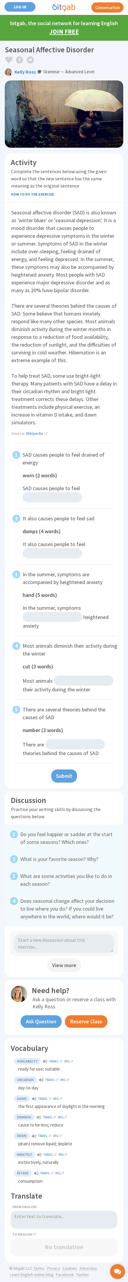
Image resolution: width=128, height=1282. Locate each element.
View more (64, 965)
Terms (39, 1268)
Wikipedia (34, 433)
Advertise (88, 1268)
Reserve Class (86, 1021)
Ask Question (41, 1021)
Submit (64, 775)
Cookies (70, 1268)
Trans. (54, 1061)
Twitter (82, 1274)
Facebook (65, 1274)
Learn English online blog (32, 1274)
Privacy (53, 1268)
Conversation (107, 7)
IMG (67, 1061)
